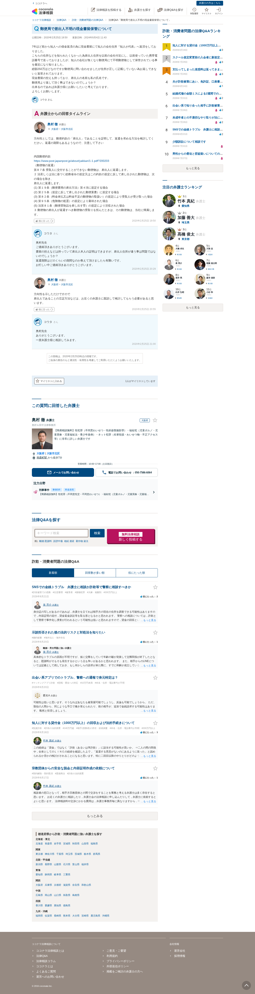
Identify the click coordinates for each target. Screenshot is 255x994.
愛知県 (39, 874)
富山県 (75, 864)
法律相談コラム (46, 961)
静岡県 (48, 874)
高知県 (57, 905)
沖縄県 (105, 915)
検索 (97, 533)
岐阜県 (57, 874)
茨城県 (78, 854)
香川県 (39, 905)
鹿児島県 (95, 915)
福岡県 (39, 915)
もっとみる (95, 816)
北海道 (39, 843)
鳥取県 (66, 895)
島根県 (75, 895)
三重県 (66, 874)
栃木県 (87, 854)
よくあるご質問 (46, 971)
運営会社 (179, 950)
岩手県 (57, 843)
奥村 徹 (56, 124)
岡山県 (48, 895)
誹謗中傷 (58, 541)
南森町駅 (42, 457)
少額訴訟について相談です (189, 141)
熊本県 (66, 915)
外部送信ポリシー (118, 966)
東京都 (39, 854)
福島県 (94, 843)
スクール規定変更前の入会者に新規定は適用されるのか (207, 57)
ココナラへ (41, 3)
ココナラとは (44, 966)
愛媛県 (48, 905)
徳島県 (66, 905)
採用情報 (179, 955)
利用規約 (112, 955)
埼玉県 (69, 854)
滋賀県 (66, 885)
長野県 (48, 864)
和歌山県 (86, 885)
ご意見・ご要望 (116, 950)
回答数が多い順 (95, 572)
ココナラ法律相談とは (50, 950)
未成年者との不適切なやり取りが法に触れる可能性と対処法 (210, 117)
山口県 (57, 895)
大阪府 (55, 129)
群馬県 (96, 854)
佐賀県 (48, 915)
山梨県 (57, 864)
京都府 (57, 885)
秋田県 (75, 843)
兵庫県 (48, 885)
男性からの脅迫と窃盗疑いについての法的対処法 (203, 153)
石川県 (66, 864)
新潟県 (39, 864)
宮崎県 (85, 915)
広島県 (39, 895)
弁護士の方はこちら (210, 3)
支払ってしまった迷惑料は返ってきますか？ (200, 69)
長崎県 (57, 915)
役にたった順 (136, 572)
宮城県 (66, 843)
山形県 (85, 843)
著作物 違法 (82, 541)
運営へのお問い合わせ (50, 976)
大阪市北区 (67, 129)
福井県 (85, 864)
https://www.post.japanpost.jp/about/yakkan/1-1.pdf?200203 (71, 160)
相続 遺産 (69, 541)
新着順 (53, 572)
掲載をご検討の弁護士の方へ (125, 971)
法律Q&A (42, 955)
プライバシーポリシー (120, 961)
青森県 (48, 843)
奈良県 (75, 885)
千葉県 (60, 854)
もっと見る (193, 168)
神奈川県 (49, 854)
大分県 (75, 915)
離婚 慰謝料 (45, 541)
